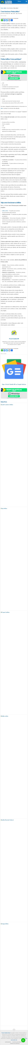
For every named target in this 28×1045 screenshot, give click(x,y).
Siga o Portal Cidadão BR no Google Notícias (14, 384)
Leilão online (5, 210)
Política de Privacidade (18, 1042)
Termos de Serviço (15, 1043)
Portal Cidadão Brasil (6, 1032)
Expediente (8, 1042)
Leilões (5, 8)
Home (2, 8)
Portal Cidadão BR (6, 13)
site (2, 108)
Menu (19, 1)
